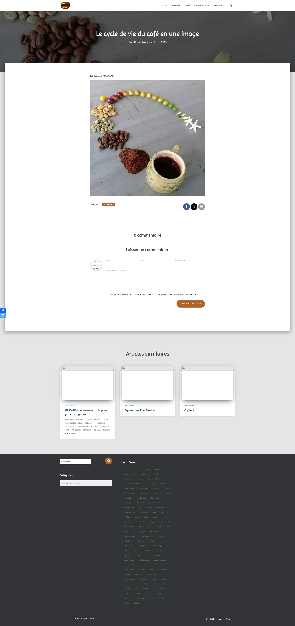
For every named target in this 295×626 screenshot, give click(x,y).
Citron (148, 507)
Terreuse (159, 593)
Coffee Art (190, 410)
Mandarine (136, 565)
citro (139, 507)
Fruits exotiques (145, 536)
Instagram (67, 618)
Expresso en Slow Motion (139, 410)
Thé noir (127, 598)
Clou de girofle (129, 512)
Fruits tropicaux (142, 545)
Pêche (147, 584)
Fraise (143, 531)
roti (136, 588)
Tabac (148, 593)
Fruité (126, 550)
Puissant (137, 584)
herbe (148, 555)
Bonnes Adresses (201, 5)
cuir (162, 512)
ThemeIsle (230, 619)
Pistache (143, 579)
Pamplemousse (129, 579)
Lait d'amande (144, 560)
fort (134, 531)
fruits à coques (158, 545)
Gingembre (147, 550)
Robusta (127, 588)
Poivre (153, 579)
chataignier (128, 502)
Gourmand (128, 555)
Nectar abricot (129, 569)
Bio (145, 483)
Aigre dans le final (130, 474)
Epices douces (129, 522)
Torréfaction (139, 598)
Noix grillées (162, 569)
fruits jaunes (128, 541)
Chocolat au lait (154, 502)
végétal (160, 598)
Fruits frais (159, 536)
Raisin (157, 584)
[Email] (3, 315)
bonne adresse (129, 488)
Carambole (157, 493)
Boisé (162, 483)
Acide (136, 469)
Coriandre (143, 512)
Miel (146, 565)
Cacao (155, 488)
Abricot (126, 469)
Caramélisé (128, 498)
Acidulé (146, 469)
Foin (167, 526)
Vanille (151, 598)
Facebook (62, 618)
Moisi (164, 565)
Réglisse (146, 588)
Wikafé (187, 5)
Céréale (127, 517)
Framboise (153, 531)
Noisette (142, 569)
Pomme (163, 579)
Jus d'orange (129, 560)
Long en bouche (160, 560)
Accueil (164, 5)
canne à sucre (129, 493)
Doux (146, 517)
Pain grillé (152, 574)
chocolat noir (128, 507)
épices (126, 603)
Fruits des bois (129, 536)
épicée (136, 603)
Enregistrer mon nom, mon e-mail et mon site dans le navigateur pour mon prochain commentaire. (153, 294)
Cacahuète (144, 488)
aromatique (139, 479)
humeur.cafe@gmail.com (83, 618)
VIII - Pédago (108, 204)
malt (125, 565)
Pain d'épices (139, 574)
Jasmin (157, 555)
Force (126, 531)
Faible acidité (166, 522)
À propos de (219, 5)
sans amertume (159, 588)
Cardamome (141, 498)
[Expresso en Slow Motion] (147, 383)
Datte (137, 517)
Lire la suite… (71, 433)
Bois (153, 483)
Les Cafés (176, 5)
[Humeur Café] (65, 5)
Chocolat (140, 502)
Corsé (154, 512)
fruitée (135, 550)
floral (149, 526)
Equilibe (143, 522)
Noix (151, 569)
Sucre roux (128, 593)
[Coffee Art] (207, 383)
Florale (158, 526)
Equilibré (154, 522)
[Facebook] (3, 310)
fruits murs (141, 541)
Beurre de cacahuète (131, 483)
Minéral (155, 565)
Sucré (139, 593)
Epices (155, 517)
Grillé (138, 555)
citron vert (159, 507)
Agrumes (157, 469)
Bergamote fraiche (154, 479)
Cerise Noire (155, 498)
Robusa (166, 584)
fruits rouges (154, 541)
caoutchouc (144, 493)
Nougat (127, 574)
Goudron (159, 550)
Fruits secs (128, 545)
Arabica (127, 479)
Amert (165, 474)
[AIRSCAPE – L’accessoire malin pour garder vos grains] (87, 383)
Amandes (145, 474)
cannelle (166, 488)
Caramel (168, 493)
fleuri (141, 526)
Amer (156, 474)
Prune (126, 584)
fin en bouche (129, 526)
